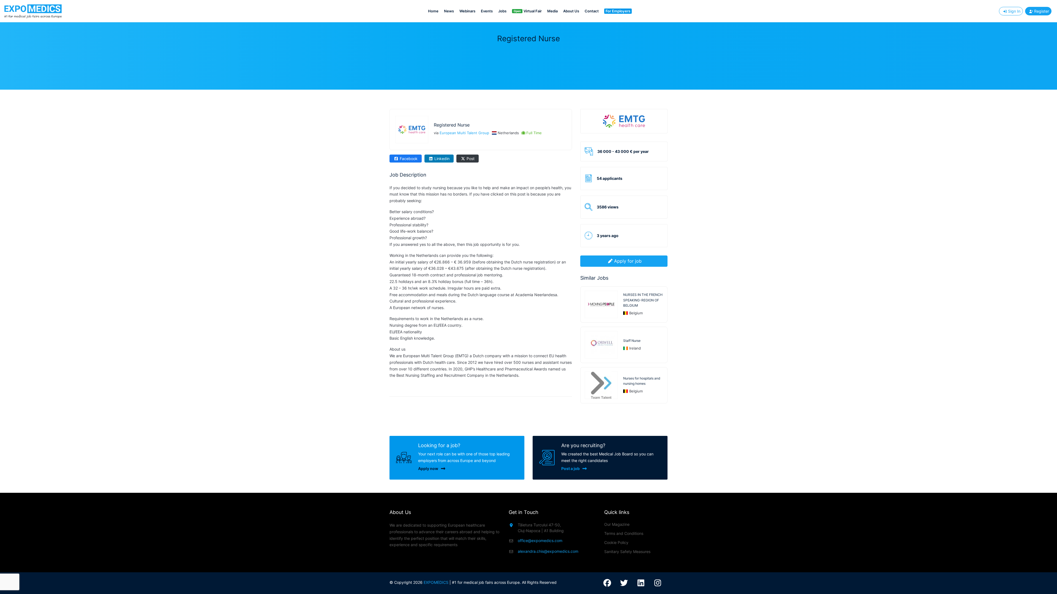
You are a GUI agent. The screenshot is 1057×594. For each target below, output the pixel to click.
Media (552, 11)
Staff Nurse (632, 341)
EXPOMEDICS (436, 582)
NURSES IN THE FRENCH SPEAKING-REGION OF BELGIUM (643, 300)
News (449, 11)
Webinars (467, 11)
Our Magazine (617, 524)
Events (487, 11)
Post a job (570, 468)
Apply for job (628, 261)
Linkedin (441, 158)
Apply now (428, 468)
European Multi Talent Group (464, 133)
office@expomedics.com (540, 540)
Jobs (502, 11)
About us (571, 11)
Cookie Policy (616, 542)
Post (470, 158)
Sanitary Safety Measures (627, 551)
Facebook (408, 158)
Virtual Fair (528, 11)
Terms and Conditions (623, 533)
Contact (592, 11)
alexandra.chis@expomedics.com (548, 551)
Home (433, 11)
